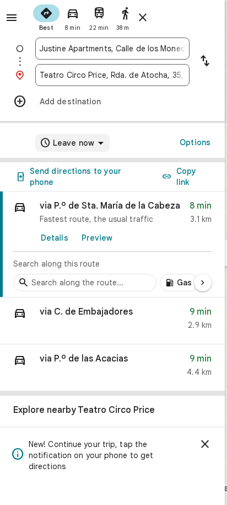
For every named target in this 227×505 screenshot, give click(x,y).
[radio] (46, 16)
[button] (112, 320)
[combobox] (112, 49)
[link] (112, 244)
